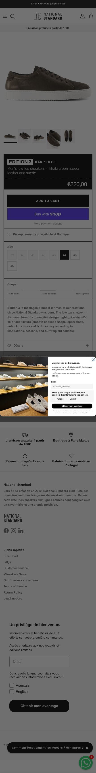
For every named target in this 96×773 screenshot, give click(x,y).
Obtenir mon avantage (72, 406)
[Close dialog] (93, 359)
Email (53, 382)
